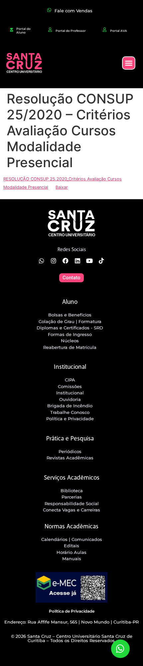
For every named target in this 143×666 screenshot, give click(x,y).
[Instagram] (54, 261)
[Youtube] (89, 261)
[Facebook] (66, 261)
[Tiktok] (101, 261)
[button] (128, 63)
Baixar (62, 187)
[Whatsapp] (42, 261)
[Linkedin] (77, 261)
